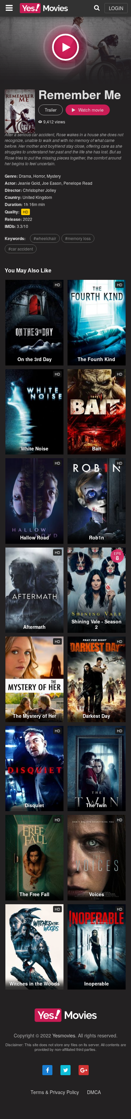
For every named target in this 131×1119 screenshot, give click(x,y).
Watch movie (90, 110)
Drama (25, 176)
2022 (27, 219)
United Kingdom (37, 197)
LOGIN (116, 8)
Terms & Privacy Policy (55, 1092)
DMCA (94, 1092)
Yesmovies (63, 1035)
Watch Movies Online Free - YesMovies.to (43, 8)
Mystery (54, 176)
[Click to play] (65, 47)
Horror (39, 176)
